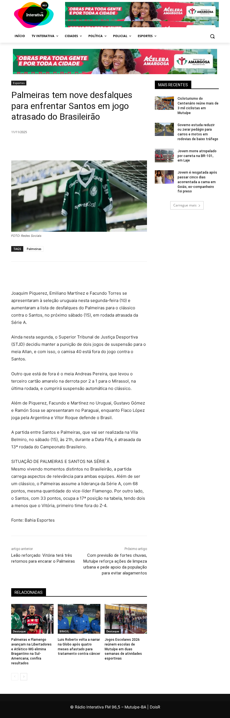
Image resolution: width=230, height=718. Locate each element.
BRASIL (64, 631)
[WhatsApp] (100, 146)
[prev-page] (14, 676)
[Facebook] (61, 146)
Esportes (19, 83)
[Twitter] (74, 146)
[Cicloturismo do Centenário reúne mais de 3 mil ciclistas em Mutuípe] (164, 103)
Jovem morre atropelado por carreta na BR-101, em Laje (197, 156)
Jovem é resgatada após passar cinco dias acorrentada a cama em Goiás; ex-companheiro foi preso (197, 182)
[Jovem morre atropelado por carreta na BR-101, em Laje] (164, 155)
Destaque (19, 631)
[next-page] (23, 676)
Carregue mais (185, 205)
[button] (212, 36)
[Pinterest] (87, 146)
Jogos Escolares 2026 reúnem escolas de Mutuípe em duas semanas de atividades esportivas (123, 649)
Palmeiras (34, 249)
